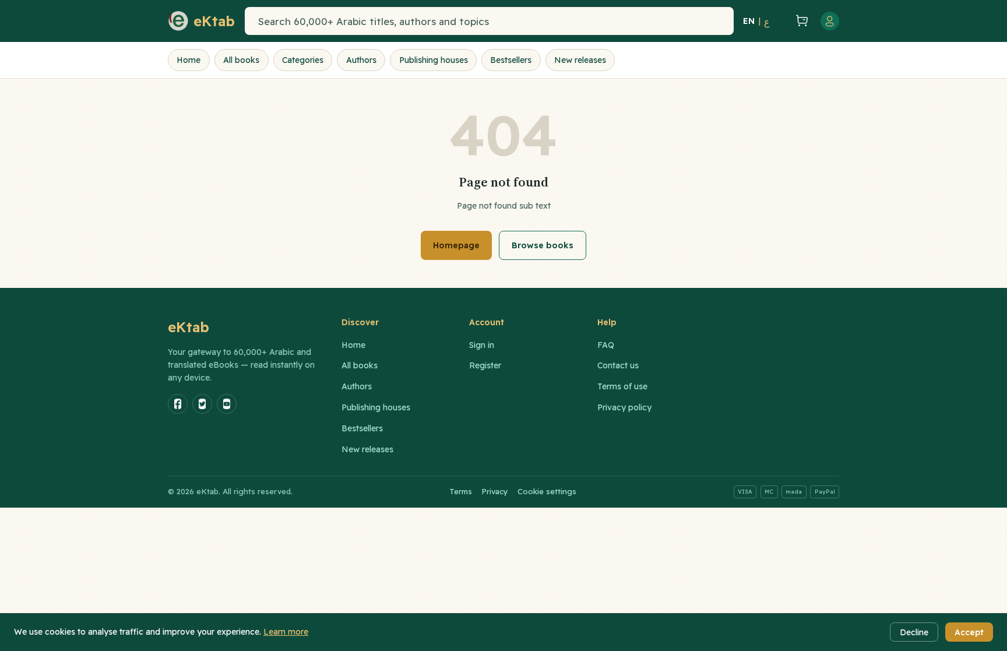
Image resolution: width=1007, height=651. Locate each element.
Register (485, 365)
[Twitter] (202, 404)
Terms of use (622, 386)
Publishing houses (433, 60)
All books (241, 60)
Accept (969, 632)
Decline (914, 632)
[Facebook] (178, 404)
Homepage (456, 245)
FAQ (605, 345)
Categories (302, 60)
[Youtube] (227, 404)
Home (188, 60)
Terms (460, 491)
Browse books (542, 245)
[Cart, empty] (802, 21)
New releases (580, 60)
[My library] (781, 21)
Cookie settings (546, 491)
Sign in (481, 345)
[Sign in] (830, 21)
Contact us (618, 365)
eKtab (189, 327)
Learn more (285, 632)
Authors (361, 60)
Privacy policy (624, 407)
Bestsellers (510, 60)
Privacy (494, 491)
